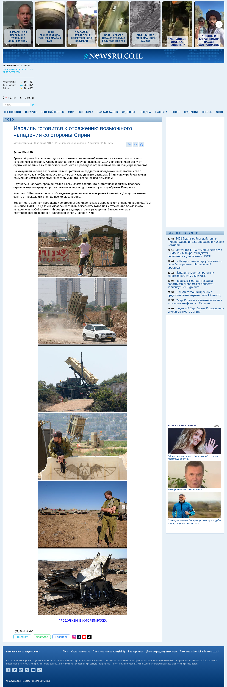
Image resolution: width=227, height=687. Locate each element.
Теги (65, 651)
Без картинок (135, 651)
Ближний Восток (52, 112)
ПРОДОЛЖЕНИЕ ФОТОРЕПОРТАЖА (83, 620)
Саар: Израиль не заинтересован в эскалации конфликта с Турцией (195, 302)
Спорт (176, 112)
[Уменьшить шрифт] (129, 144)
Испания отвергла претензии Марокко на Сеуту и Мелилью (191, 274)
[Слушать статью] (145, 144)
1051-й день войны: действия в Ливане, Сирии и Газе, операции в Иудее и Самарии (196, 241)
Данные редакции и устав (161, 651)
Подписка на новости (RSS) (109, 651)
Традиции (191, 112)
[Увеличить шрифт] (135, 144)
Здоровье (128, 112)
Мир (71, 112)
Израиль (31, 112)
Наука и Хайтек (108, 112)
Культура (161, 112)
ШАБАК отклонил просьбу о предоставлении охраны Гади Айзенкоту (194, 294)
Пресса (207, 112)
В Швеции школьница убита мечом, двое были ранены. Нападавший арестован (195, 264)
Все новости (12, 112)
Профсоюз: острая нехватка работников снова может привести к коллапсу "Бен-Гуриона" (191, 284)
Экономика (85, 112)
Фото (219, 112)
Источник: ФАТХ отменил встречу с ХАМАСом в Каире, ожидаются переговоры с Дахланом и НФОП (195, 253)
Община (145, 112)
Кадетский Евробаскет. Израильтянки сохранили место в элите (196, 310)
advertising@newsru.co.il (205, 651)
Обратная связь (80, 651)
